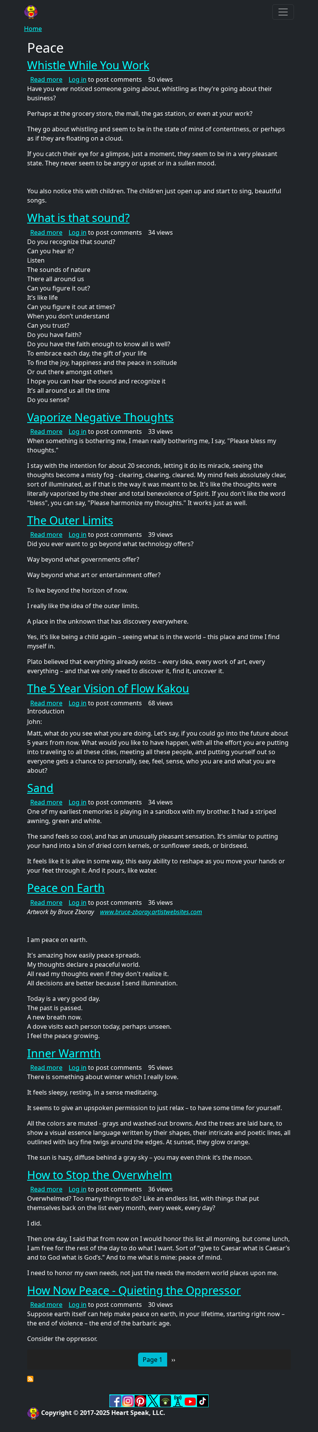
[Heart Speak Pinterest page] (140, 1400)
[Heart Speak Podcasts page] (165, 1400)
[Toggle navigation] (283, 12)
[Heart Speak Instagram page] (128, 1400)
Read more (46, 79)
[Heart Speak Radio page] (177, 1400)
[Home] (34, 12)
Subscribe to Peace (30, 1379)
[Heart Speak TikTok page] (202, 1400)
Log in (77, 79)
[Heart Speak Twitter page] (153, 1400)
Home (33, 28)
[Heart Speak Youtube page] (190, 1401)
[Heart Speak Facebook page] (115, 1400)
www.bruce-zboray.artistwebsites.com (151, 912)
